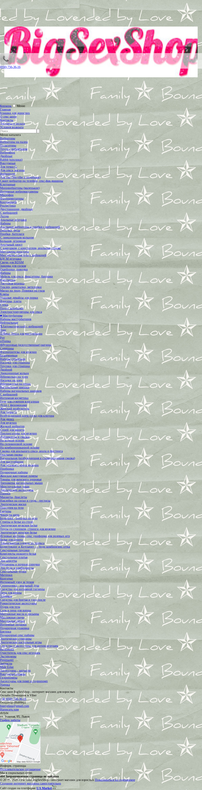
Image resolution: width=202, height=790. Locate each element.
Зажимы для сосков (13, 265)
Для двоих (7, 419)
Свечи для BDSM (12, 262)
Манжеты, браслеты (13, 497)
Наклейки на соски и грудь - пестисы (25, 500)
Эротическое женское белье (18, 532)
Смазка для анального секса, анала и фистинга (31, 451)
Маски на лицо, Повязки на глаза (22, 290)
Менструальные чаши (14, 486)
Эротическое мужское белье (18, 525)
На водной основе (12, 440)
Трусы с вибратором (13, 149)
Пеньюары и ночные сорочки (20, 564)
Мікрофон (7, 195)
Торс (3, 330)
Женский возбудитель (14, 408)
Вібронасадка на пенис (15, 383)
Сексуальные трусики (15, 550)
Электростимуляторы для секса (21, 311)
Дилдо (4, 216)
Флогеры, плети (11, 301)
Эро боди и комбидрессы (17, 568)
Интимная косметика (14, 398)
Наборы (5, 223)
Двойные (6, 156)
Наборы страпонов (12, 359)
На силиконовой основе (16, 444)
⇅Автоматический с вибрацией (21, 326)
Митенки (6, 575)
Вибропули (7, 173)
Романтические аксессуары (18, 603)
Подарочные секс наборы (17, 635)
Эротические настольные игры (21, 642)
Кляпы (4, 294)
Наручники (7, 280)
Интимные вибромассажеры (19, 191)
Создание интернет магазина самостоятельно (30, 783)
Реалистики (8, 205)
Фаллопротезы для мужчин (18, 352)
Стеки (4, 304)
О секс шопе (8, 116)
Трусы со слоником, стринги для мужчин (28, 529)
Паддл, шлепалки (11, 308)
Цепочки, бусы (10, 230)
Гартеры (5, 511)
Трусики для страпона (15, 366)
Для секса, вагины (12, 170)
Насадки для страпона (15, 362)
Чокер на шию (9, 514)
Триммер (6, 596)
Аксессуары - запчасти (15, 670)
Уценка (5, 684)
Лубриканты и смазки (15, 437)
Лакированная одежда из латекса (22, 543)
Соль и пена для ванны (15, 610)
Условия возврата (11, 127)
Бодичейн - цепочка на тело (18, 518)
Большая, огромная (13, 241)
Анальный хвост (11, 244)
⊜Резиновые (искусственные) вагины (25, 345)
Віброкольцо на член (14, 376)
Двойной (6, 369)
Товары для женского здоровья (20, 479)
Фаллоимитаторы (12, 198)
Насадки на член (11, 380)
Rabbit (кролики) (11, 159)
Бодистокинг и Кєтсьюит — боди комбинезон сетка (35, 546)
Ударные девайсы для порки (19, 297)
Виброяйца (7, 152)
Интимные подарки (13, 624)
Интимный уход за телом (17, 582)
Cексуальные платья (13, 557)
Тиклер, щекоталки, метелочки (21, 287)
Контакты (6, 120)
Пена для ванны (11, 592)
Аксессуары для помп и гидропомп (24, 681)
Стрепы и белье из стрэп (16, 522)
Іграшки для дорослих (15, 113)
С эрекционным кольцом (17, 237)
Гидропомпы (8, 677)
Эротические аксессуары (17, 490)
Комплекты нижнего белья (18, 553)
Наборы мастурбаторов (15, 319)
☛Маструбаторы (11, 315)
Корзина (6, 106)
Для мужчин (8, 422)
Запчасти (6, 663)
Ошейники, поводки (14, 269)
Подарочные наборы (14, 472)
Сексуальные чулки (13, 571)
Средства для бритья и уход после (23, 599)
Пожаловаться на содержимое (115, 780)
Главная (5, 109)
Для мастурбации (11, 461)
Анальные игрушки (13, 219)
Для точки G (8, 166)
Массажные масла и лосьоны (19, 614)
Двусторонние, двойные (16, 209)
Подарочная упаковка (14, 628)
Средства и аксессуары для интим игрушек (29, 645)
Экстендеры (8, 656)
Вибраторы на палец (14, 142)
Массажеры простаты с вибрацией (23, 255)
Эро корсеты (8, 560)
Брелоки (5, 631)
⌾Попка (5, 341)
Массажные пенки (12, 621)
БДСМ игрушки (11, 258)
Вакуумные (8, 163)
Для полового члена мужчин (19, 465)
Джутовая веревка (12, 283)
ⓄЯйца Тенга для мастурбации (21, 333)
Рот (2, 337)
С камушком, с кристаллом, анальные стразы (30, 248)
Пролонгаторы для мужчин (18, 433)
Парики (5, 493)
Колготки (6, 578)
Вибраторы (7, 138)
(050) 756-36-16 (10, 67)
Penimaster (7, 660)
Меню (21, 106)
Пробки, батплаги (12, 234)
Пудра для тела (10, 606)
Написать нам (9, 709)
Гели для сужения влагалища (19, 401)
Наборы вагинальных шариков (21, 391)
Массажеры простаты (14, 251)
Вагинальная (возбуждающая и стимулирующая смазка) (37, 458)
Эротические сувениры (16, 638)
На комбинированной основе (19, 447)
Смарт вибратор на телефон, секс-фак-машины (31, 181)
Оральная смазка (11, 454)
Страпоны (7, 348)
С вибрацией (9, 212)
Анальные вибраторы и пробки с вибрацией (30, 227)
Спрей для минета (12, 429)
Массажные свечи (12, 617)
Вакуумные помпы (13, 674)
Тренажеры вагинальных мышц (21, 483)
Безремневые (9, 355)
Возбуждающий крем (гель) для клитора (27, 415)
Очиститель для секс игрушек (20, 652)
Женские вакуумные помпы (19, 476)
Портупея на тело (12, 507)
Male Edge (7, 667)
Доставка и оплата (12, 123)
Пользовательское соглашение (20, 769)
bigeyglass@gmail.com (14, 706)
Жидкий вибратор (12, 426)
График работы (10, 720)
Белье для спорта (11, 539)
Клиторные (7, 184)
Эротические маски (13, 504)
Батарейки (7, 649)
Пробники (7, 468)
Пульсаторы (8, 145)
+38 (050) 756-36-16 (13, 699)
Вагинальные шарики (14, 387)
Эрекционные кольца (14, 373)
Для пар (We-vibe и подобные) (20, 177)
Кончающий (8, 202)
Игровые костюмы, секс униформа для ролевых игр (35, 536)
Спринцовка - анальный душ (19, 585)
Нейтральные (9, 322)
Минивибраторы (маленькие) (20, 188)
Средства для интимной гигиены (22, 589)
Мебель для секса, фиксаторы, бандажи (26, 276)
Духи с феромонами (13, 405)
